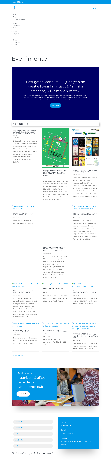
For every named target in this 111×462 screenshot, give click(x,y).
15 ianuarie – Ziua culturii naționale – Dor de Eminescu (23, 331)
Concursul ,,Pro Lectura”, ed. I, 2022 (54, 289)
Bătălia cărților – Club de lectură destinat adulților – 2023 (85, 171)
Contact (94, 8)
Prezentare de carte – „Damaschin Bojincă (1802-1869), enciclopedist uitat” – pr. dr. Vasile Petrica (85, 335)
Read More (55, 105)
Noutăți (15, 27)
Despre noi (16, 17)
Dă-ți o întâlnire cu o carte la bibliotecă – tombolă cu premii (84, 291)
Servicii (15, 23)
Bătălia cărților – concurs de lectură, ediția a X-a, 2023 (23, 214)
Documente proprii (20, 19)
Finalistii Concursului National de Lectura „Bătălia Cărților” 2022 (85, 214)
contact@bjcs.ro (17, 2)
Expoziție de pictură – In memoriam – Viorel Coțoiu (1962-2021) (55, 332)
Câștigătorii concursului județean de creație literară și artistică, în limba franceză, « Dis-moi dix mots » (55, 86)
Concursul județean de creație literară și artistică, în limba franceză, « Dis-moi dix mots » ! (54, 248)
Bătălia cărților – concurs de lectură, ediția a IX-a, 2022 (23, 291)
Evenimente (16, 25)
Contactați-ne (23, 394)
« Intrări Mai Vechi (18, 355)
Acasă (15, 15)
